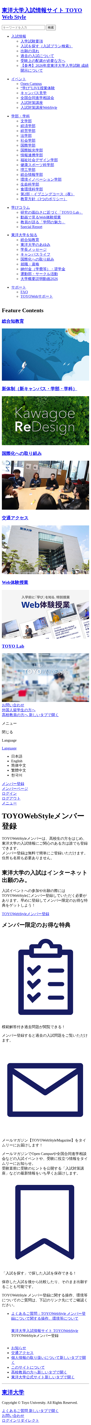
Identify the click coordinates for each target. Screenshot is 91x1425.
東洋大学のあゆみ (35, 245)
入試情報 (18, 36)
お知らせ (18, 1348)
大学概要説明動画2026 (39, 279)
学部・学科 (20, 116)
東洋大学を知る (24, 235)
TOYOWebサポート (37, 296)
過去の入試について (37, 56)
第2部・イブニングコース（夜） (48, 194)
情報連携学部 (32, 155)
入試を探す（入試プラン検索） (47, 46)
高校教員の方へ (39, 1372)
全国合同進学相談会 (37, 98)
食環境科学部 (32, 189)
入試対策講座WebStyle (39, 107)
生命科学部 (30, 184)
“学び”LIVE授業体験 (38, 88)
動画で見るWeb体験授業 (41, 217)
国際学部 (28, 145)
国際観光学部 (32, 150)
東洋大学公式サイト (43, 1377)
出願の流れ (30, 51)
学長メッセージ (34, 249)
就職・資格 (30, 264)
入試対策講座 (32, 103)
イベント (18, 79)
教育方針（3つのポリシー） (44, 199)
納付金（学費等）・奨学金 (43, 269)
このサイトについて (28, 1367)
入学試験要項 (32, 41)
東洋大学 (13, 1392)
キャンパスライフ (35, 254)
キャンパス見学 (34, 93)
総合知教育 (30, 240)
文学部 (26, 121)
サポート (18, 287)
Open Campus (31, 84)
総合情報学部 (32, 175)
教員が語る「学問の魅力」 (43, 222)
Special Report (31, 227)
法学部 (26, 136)
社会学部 (28, 140)
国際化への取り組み (37, 259)
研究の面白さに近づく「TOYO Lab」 (52, 212)
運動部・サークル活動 (39, 274)
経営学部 (28, 131)
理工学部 (28, 170)
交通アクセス (22, 1353)
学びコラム (20, 207)
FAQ (24, 292)
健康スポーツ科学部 (37, 165)
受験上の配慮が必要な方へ (43, 61)
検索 (51, 27)
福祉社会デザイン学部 (39, 160)
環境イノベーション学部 (41, 179)
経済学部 (28, 126)
